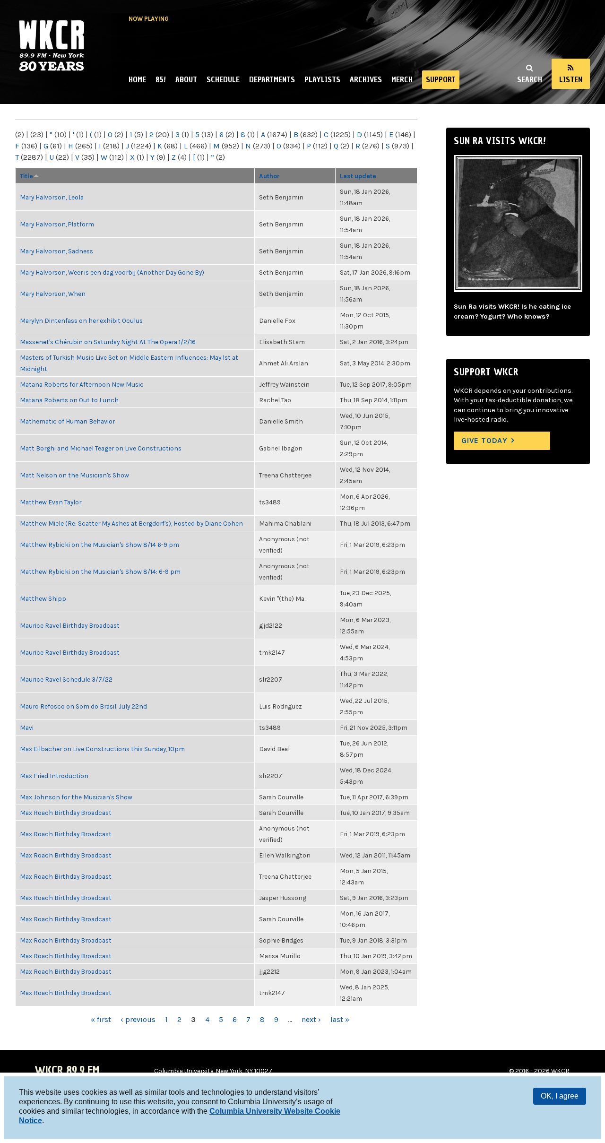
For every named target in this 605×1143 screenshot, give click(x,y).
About (186, 79)
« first (101, 1019)
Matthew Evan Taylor (50, 502)
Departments (272, 79)
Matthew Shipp (43, 598)
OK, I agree (560, 1096)
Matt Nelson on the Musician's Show (74, 475)
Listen (570, 79)
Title (26, 176)
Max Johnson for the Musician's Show (76, 797)
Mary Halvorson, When (53, 293)
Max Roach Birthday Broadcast (66, 812)
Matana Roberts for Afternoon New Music (82, 384)
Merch (402, 79)
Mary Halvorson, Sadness (56, 251)
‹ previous (138, 1019)
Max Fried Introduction (54, 775)
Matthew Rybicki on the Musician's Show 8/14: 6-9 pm (100, 571)
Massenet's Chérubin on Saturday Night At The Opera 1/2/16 (108, 342)
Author (269, 176)
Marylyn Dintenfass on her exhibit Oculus (81, 320)
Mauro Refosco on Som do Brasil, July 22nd (83, 706)
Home (137, 79)
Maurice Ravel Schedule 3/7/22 (66, 679)
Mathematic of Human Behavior (67, 421)
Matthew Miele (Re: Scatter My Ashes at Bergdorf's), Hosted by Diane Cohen (131, 523)
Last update (358, 176)
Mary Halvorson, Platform (57, 224)
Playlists (322, 79)
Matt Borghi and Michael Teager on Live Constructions (101, 448)
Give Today (484, 440)
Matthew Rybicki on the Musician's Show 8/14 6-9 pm (99, 544)
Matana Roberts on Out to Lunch (69, 400)
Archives (366, 79)
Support (441, 79)
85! (161, 79)
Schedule (223, 79)
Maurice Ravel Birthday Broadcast (70, 625)
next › (311, 1019)
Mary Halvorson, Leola (52, 197)
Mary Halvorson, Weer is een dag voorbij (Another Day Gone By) (112, 272)
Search (529, 79)
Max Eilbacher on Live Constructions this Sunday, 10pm (102, 749)
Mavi (27, 727)
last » (339, 1019)
